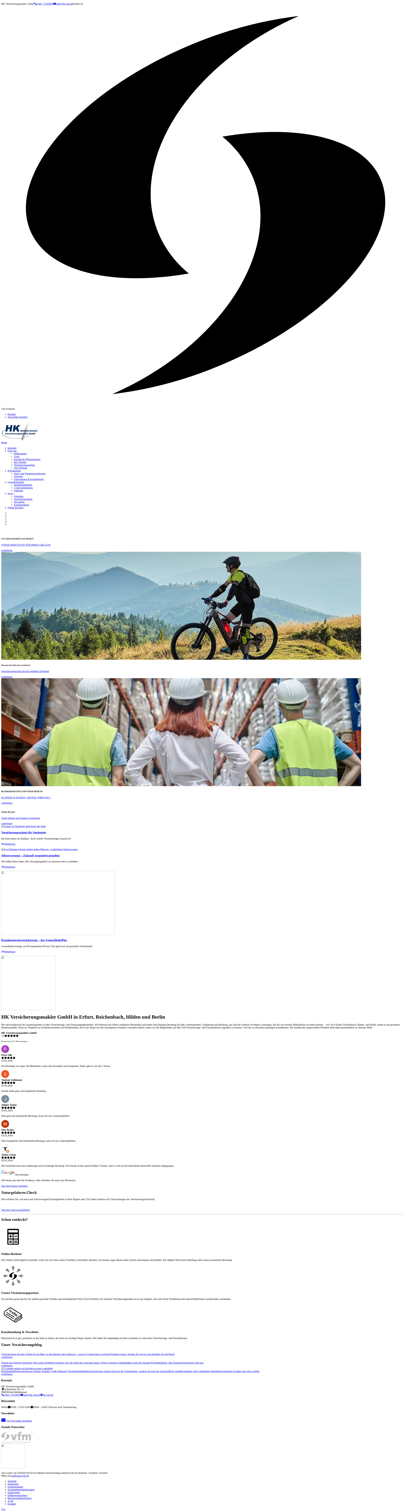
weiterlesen (6, 550)
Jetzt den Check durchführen (15, 1210)
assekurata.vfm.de (20, 1475)
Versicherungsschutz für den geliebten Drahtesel (25, 671)
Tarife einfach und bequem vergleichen (20, 818)
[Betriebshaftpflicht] (27, 1368)
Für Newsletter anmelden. (19, 1421)
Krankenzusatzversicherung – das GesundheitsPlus (34, 940)
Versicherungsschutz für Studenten (23, 832)
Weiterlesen (9, 844)
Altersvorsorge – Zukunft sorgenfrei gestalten (30, 855)
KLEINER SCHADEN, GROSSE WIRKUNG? (26, 797)
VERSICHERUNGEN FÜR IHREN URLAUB (25, 545)
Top (3, 1509)
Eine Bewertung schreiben (14, 1186)
